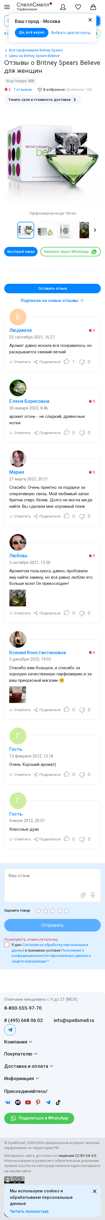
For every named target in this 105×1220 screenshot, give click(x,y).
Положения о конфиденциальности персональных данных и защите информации (51, 955)
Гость (15, 749)
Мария (16, 472)
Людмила (20, 330)
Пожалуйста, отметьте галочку (31, 939)
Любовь (18, 555)
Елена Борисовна (29, 401)
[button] (10, 230)
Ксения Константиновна (37, 652)
